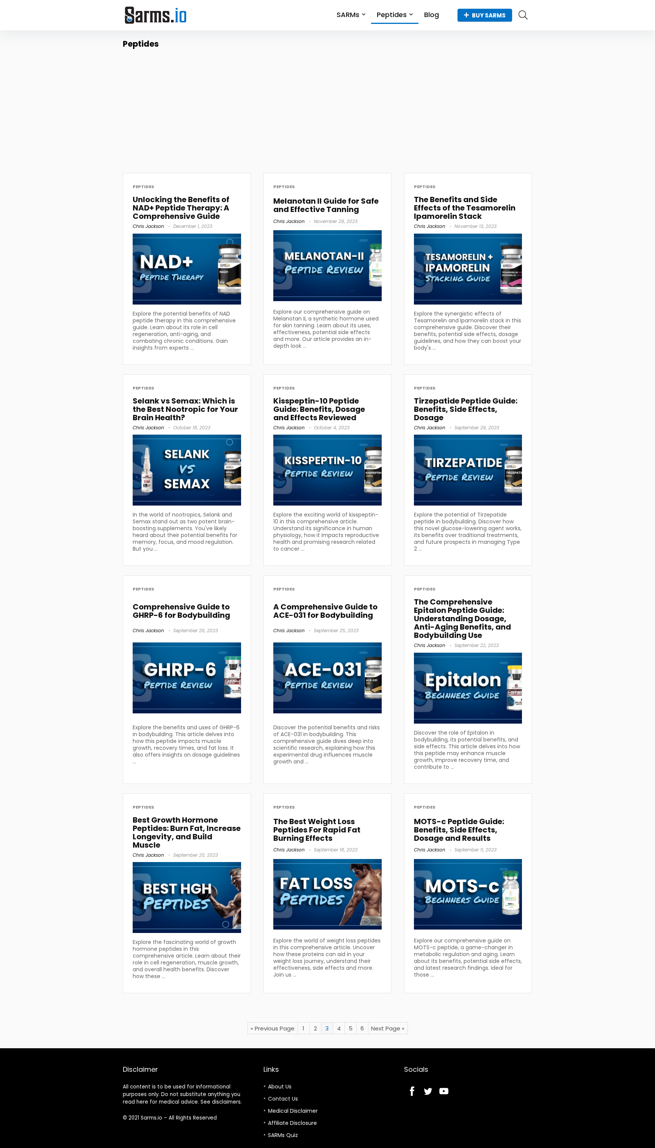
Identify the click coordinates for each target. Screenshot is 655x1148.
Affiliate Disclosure (292, 1123)
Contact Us (283, 1098)
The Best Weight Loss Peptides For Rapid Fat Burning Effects (316, 829)
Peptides (392, 14)
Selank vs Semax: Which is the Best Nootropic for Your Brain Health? (185, 409)
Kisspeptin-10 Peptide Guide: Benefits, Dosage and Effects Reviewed (319, 409)
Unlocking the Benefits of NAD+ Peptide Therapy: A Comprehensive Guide (181, 207)
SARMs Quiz (283, 1135)
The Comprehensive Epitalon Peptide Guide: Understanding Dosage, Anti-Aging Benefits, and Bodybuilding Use (462, 619)
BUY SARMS (489, 15)
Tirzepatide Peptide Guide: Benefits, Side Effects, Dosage (465, 409)
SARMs (348, 14)
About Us (279, 1086)
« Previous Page (273, 1028)
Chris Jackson (148, 226)
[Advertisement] (327, 106)
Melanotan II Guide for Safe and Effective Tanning (326, 205)
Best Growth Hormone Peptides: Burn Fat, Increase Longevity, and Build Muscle (187, 832)
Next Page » (387, 1028)
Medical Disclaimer (293, 1111)
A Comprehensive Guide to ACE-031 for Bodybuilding (325, 610)
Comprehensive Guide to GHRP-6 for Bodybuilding (181, 610)
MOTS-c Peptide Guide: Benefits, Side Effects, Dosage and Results (459, 829)
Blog (431, 14)
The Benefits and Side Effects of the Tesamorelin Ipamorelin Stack (465, 207)
